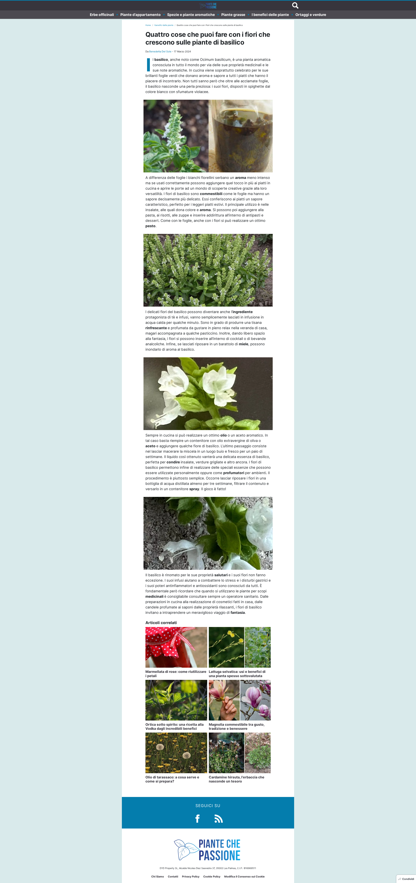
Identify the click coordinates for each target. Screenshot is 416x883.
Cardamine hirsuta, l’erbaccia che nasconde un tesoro (236, 779)
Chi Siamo (157, 876)
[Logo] (208, 5)
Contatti (173, 876)
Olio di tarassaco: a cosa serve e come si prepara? (172, 779)
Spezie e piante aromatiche (191, 14)
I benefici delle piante (270, 14)
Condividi (408, 879)
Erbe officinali (102, 14)
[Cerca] (295, 5)
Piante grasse (233, 14)
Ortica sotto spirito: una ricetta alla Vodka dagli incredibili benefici (174, 726)
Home (148, 25)
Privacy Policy (190, 876)
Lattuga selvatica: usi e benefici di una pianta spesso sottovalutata (237, 674)
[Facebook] (197, 818)
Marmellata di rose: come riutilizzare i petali (175, 674)
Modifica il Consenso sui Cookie (244, 876)
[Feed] (219, 818)
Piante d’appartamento (140, 14)
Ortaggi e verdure (310, 14)
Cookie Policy (211, 876)
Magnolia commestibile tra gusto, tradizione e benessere (236, 726)
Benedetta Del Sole (160, 51)
